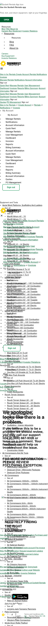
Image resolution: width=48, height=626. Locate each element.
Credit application (11, 551)
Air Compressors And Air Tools (15, 453)
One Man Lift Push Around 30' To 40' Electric (26, 383)
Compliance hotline (19, 570)
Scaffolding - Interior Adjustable (20, 425)
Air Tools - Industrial (13, 575)
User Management (32, 85)
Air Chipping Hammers (16, 564)
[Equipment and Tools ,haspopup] (20, 201)
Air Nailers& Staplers (15, 545)
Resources (6, 27)
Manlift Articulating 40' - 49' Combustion (24, 294)
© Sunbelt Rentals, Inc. (18, 617)
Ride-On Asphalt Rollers (17, 600)
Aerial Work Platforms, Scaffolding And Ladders (22, 205)
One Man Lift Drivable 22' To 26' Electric (24, 372)
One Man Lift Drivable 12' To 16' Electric (24, 366)
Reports (20, 88)
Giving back (32, 567)
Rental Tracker (15, 548)
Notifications (42, 74)
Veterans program (14, 583)
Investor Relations (29, 31)
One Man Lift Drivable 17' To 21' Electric (24, 369)
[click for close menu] (1, 215)
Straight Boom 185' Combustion (20, 327)
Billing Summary (31, 88)
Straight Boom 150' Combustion (20, 325)
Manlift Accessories (15, 338)
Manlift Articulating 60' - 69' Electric (22, 305)
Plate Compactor (12, 611)
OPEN (6, 19)
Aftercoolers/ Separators (17, 467)
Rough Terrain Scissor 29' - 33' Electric (23, 403)
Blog (3, 28)
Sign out (3, 83)
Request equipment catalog (31, 551)
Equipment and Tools (9, 202)
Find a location (28, 535)
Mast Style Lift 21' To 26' (17, 355)
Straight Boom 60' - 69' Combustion (22, 333)
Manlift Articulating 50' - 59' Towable (22, 299)
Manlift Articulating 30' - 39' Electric (22, 288)
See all (10, 397)
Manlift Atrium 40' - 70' (16, 216)
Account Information (33, 79)
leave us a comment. (18, 441)
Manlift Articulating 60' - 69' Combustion (24, 302)
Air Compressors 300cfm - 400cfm (21, 494)
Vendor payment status (29, 554)
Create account (28, 548)
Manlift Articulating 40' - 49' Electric (22, 297)
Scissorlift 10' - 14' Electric (18, 244)
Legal (30, 570)
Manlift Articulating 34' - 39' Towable (22, 291)
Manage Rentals (7, 79)
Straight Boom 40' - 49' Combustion (22, 330)
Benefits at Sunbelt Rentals (34, 583)
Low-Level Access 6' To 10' (18, 269)
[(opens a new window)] (20, 596)
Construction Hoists (15, 450)
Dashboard (4, 88)
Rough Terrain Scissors (14, 394)
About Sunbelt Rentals (17, 567)
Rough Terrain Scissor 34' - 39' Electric (23, 405)
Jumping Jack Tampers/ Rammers (21, 609)
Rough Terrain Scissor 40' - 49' (20, 408)
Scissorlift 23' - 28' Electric (18, 255)
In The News (15, 573)
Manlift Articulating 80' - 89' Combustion (24, 308)
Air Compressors (12, 475)
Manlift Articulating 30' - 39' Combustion (24, 286)
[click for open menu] (1, 68)
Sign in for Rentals (8, 74)
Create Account (23, 74)
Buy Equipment (15, 31)
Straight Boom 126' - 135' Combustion (23, 322)
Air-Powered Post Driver (17, 556)
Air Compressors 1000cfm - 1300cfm (22, 480)
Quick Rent (4, 85)
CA (25, 616)
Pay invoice (40, 548)
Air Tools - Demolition (14, 558)
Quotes (3, 102)
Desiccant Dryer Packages (18, 472)
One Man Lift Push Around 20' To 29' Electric (26, 380)
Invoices (3, 77)
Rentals (33, 74)
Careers (5, 31)
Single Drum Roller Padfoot (16, 622)
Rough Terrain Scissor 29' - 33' (20, 400)
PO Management (14, 102)
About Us (14, 28)
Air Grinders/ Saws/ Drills (17, 581)
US (42, 614)
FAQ (8, 28)
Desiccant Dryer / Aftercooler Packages (23, 469)
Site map (27, 618)
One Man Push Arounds (15, 375)
